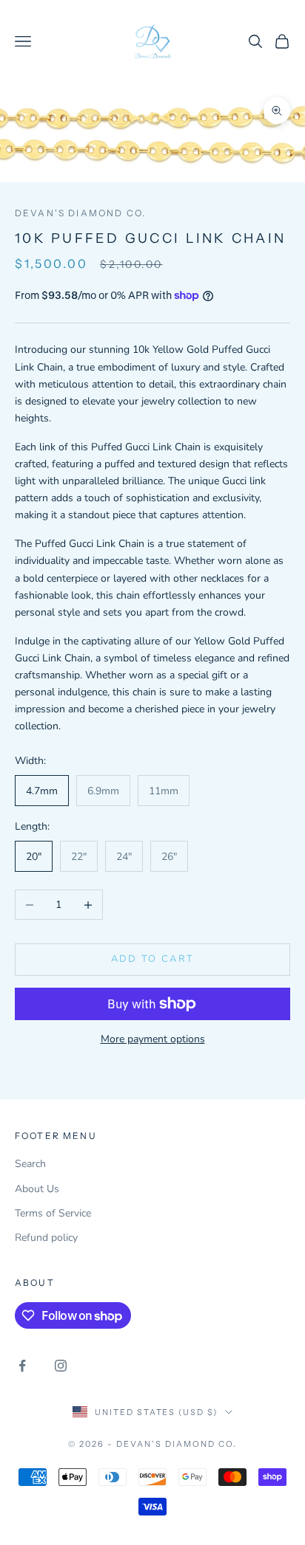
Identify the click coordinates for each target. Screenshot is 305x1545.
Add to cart (153, 959)
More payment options (153, 1039)
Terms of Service (53, 1213)
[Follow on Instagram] (60, 1365)
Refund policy (46, 1238)
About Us (37, 1189)
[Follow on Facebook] (22, 1365)
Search (30, 1164)
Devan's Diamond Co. (80, 212)
